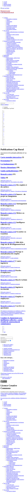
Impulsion (8, 35)
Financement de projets (11, 69)
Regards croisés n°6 (8, 270)
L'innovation (9, 54)
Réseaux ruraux (9, 52)
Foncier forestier (10, 77)
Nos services (6, 30)
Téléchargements (7, 354)
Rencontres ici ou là (10, 96)
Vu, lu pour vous (10, 94)
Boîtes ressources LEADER (12, 60)
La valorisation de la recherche (13, 46)
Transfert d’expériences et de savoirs (14, 39)
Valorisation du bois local (12, 82)
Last (4, 332)
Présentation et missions (11, 19)
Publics (8, 24)
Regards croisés (6, 174)
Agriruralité (9, 63)
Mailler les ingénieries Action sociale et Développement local (15, 89)
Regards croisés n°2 (8, 306)
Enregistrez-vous (7, 353)
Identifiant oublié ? (7, 346)
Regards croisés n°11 (8, 222)
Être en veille (6, 93)
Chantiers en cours (10, 50)
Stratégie (11, 70)
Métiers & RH (9, 59)
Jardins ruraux (9, 80)
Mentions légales (7, 4)
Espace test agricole (10, 78)
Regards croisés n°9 (8, 242)
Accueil (5, 1)
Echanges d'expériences (8, 351)
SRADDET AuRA (10, 91)
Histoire (8, 22)
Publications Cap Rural (11, 26)
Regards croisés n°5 (8, 280)
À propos (5, 17)
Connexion (3, 342)
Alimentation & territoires (12, 86)
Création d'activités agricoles (12, 45)
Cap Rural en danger (11, 100)
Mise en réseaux (10, 37)
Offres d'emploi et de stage (12, 98)
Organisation (9, 21)
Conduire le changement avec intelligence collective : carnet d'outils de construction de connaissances (12, 321)
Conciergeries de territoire (12, 83)
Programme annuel (10, 28)
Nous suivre (6, 99)
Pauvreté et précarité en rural (12, 87)
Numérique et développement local (14, 74)
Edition (8, 33)
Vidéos (3, 178)
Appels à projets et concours (12, 95)
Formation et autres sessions (12, 34)
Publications (6, 55)
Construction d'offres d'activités (13, 42)
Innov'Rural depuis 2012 (12, 61)
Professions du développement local (11, 349)
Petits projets (12, 73)
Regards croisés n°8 (8, 252)
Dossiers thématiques (8, 167)
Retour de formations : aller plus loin (14, 48)
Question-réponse (10, 38)
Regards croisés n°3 (8, 296)
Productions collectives (8, 76)
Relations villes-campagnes (12, 67)
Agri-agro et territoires (11, 43)
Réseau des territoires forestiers (13, 81)
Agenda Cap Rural (7, 348)
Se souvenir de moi (5, 340)
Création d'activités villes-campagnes (14, 68)
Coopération (9, 65)
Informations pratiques (11, 29)
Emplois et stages (7, 352)
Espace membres (7, 5)
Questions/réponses (10, 51)
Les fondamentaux (7, 164)
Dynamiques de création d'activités (14, 64)
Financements (12, 72)
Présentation (5, 161)
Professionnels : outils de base (13, 58)
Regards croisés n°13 (8, 204)
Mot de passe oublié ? (8, 344)
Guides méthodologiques (10, 171)
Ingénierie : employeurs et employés (14, 47)
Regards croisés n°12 (8, 213)
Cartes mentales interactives (11, 157)
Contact (5, 3)
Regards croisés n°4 (8, 287)
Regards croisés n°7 (8, 261)
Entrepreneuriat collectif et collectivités (15, 85)
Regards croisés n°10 (8, 232)
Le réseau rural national (11, 25)
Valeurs (8, 20)
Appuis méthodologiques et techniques (15, 32)
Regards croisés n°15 (8, 185)
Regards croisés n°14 (8, 194)
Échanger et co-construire (9, 41)
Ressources (6, 56)
